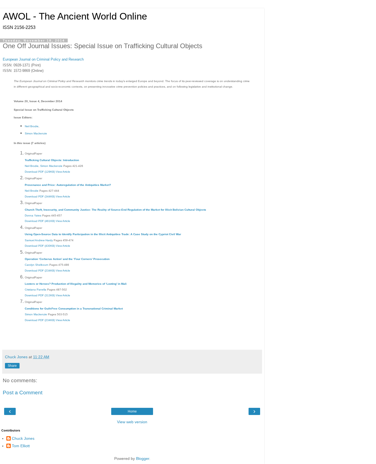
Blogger (142, 458)
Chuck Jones (23, 438)
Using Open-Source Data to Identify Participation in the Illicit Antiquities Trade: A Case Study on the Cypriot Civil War (103, 234)
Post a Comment (22, 392)
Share (12, 366)
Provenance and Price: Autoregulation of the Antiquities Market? (68, 184)
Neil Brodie (32, 126)
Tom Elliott (21, 446)
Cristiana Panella (35, 289)
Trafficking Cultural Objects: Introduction (52, 160)
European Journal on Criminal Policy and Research (43, 59)
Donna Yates (33, 215)
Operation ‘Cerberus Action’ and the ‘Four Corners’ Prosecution (67, 259)
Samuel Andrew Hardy (39, 240)
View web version (132, 422)
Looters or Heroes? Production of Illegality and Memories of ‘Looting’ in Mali (76, 283)
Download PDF (40, 171)
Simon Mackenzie (36, 133)
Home (132, 411)
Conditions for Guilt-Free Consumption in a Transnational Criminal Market (74, 308)
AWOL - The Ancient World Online (75, 16)
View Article (63, 171)
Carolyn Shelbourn (36, 264)
